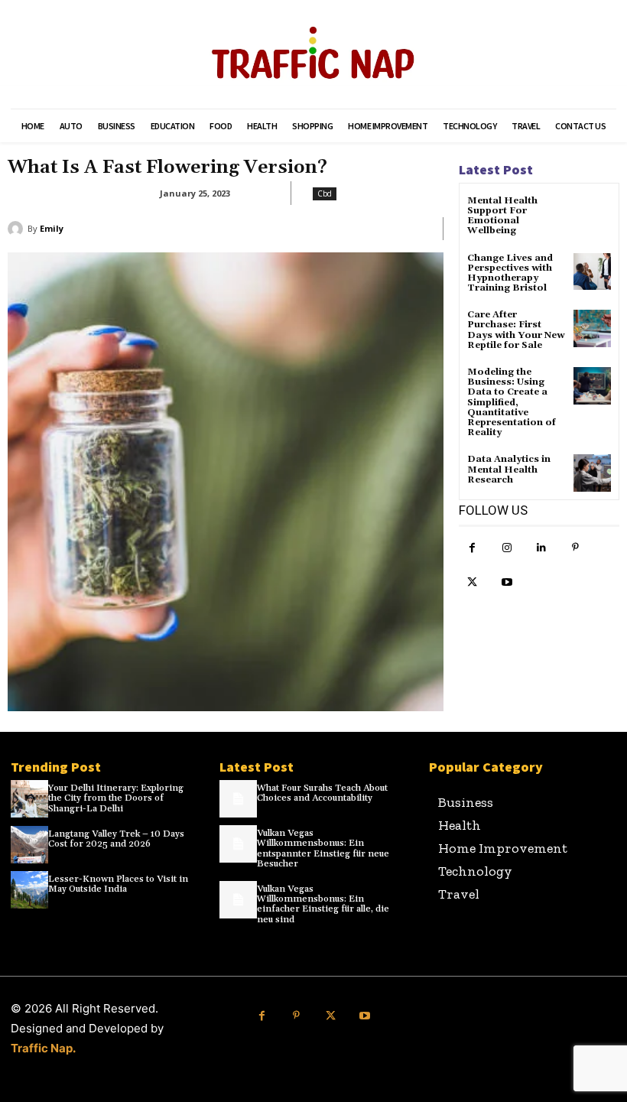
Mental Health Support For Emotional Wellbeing (502, 216)
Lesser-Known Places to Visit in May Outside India (118, 884)
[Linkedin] (541, 548)
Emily (51, 228)
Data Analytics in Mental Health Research (509, 469)
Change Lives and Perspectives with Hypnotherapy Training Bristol (510, 273)
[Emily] (18, 228)
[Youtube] (506, 582)
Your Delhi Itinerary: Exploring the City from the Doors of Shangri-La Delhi (116, 798)
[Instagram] (506, 548)
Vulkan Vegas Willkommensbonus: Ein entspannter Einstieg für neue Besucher (323, 848)
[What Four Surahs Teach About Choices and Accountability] (238, 799)
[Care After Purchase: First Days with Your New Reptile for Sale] (592, 328)
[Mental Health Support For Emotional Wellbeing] (592, 214)
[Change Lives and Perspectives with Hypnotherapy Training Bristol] (592, 272)
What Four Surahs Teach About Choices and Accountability (322, 793)
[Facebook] (472, 548)
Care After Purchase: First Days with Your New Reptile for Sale (515, 330)
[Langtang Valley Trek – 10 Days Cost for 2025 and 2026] (29, 844)
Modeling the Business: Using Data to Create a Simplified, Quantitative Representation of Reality (511, 402)
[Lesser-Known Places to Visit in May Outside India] (29, 890)
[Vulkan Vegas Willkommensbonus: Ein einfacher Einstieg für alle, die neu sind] (238, 899)
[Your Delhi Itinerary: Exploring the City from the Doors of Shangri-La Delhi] (29, 799)
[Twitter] (472, 582)
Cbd (324, 193)
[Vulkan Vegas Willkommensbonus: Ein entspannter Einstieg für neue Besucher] (238, 844)
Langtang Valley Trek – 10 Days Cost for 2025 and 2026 (116, 839)
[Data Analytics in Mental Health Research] (592, 473)
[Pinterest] (575, 548)
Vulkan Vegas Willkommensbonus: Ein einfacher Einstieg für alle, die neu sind (323, 904)
